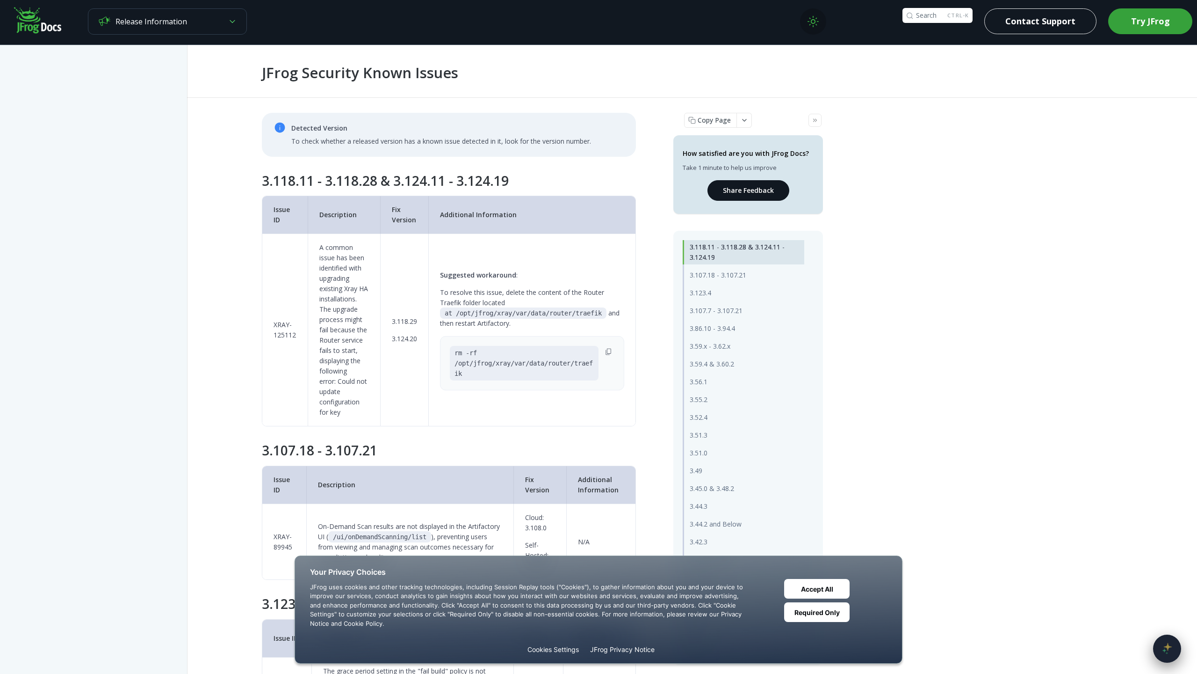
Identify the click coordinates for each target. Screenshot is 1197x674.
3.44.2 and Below (716, 524)
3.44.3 (698, 506)
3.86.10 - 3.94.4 (712, 328)
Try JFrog (1150, 21)
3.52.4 (698, 417)
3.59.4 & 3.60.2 (712, 363)
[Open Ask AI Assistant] (1167, 649)
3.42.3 (698, 541)
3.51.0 (698, 452)
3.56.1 (698, 381)
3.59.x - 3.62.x (710, 346)
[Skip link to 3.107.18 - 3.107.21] (256, 451)
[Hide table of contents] (815, 120)
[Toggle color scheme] (813, 21)
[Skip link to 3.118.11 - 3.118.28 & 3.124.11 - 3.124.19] (256, 181)
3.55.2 (698, 399)
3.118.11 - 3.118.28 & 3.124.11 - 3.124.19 (737, 252)
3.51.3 (698, 435)
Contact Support (1040, 21)
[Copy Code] (608, 351)
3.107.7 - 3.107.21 (716, 310)
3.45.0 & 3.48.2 (712, 488)
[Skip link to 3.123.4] (256, 604)
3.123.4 (700, 292)
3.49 (696, 470)
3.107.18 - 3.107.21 (718, 275)
